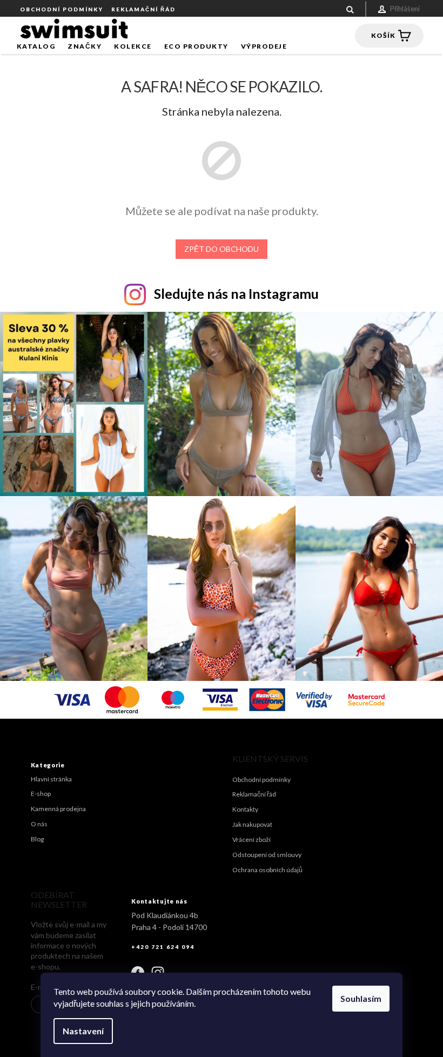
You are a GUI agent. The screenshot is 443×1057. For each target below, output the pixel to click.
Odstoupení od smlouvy (266, 855)
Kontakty (245, 809)
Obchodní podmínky (61, 9)
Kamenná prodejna (58, 809)
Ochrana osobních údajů (267, 870)
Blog (37, 839)
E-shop (41, 794)
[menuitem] (36, 46)
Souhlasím (360, 998)
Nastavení (83, 1031)
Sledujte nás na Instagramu (236, 293)
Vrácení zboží (251, 839)
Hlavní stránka (51, 779)
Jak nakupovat (252, 824)
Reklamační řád (143, 9)
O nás (39, 824)
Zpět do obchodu (221, 248)
